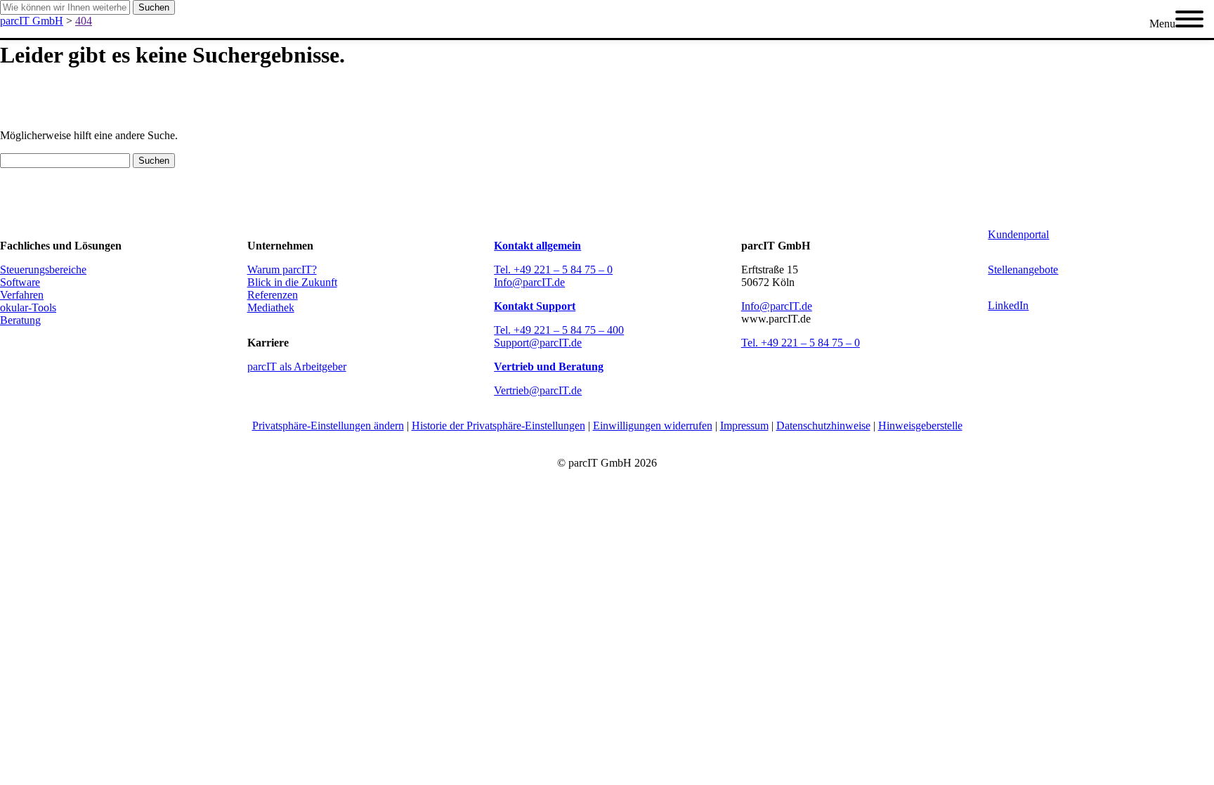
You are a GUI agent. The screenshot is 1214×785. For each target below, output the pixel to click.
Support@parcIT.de (538, 343)
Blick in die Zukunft (292, 282)
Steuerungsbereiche (43, 269)
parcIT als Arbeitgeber (296, 366)
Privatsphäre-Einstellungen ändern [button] (328, 426)
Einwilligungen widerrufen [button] (652, 426)
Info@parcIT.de (529, 282)
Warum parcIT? (282, 269)
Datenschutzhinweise (823, 426)
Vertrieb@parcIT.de (538, 390)
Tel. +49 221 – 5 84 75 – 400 (559, 330)
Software (20, 282)
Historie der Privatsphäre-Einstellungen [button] (498, 426)
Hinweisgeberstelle (920, 426)
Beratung (20, 320)
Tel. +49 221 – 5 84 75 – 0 (553, 269)
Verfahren (22, 295)
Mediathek (270, 307)
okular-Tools (28, 307)
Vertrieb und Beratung (548, 366)
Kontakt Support (534, 306)
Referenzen (272, 295)
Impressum (744, 426)
